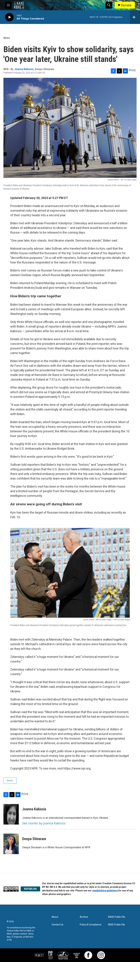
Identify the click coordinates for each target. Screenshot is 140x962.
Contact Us (57, 924)
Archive (84, 917)
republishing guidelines (105, 890)
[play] (9, 17)
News (6, 37)
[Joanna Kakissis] (11, 814)
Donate (126, 5)
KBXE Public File (116, 924)
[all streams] (135, 17)
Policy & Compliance (90, 924)
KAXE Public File (116, 917)
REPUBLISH (30, 888)
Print (132, 70)
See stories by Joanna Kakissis (44, 823)
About (55, 917)
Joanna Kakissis (23, 69)
